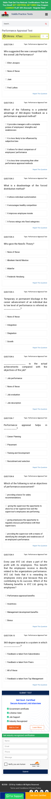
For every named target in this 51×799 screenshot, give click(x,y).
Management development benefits (22, 612)
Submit (25, 771)
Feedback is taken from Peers (20, 662)
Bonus (10, 620)
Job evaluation (13, 394)
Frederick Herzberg (15, 277)
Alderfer (10, 268)
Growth (10, 341)
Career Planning (14, 436)
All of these (12, 670)
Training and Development (18, 453)
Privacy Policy (35, 788)
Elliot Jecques (13, 63)
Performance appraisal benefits (21, 596)
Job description (14, 403)
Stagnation (11, 333)
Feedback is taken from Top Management (25, 679)
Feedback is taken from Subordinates (23, 654)
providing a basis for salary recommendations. (18, 496)
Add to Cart (14, 727)
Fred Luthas (12, 87)
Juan (9, 79)
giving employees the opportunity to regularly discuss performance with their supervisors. (22, 523)
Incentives (11, 604)
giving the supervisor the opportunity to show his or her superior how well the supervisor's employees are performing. (23, 509)
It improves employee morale (20, 213)
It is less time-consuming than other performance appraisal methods (21, 162)
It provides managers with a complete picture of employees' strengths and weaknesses (22, 127)
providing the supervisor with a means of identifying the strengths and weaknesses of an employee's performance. (24, 537)
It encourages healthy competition (22, 205)
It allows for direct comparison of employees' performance (20, 151)
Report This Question (40, 94)
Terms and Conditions (19, 788)
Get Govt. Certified (38, 795)
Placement (12, 445)
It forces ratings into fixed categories (23, 221)
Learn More (37, 727)
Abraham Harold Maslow (17, 260)
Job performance (14, 378)
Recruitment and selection (18, 461)
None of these (13, 71)
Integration (12, 325)
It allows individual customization (21, 197)
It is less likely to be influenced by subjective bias (21, 139)
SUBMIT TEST (25, 693)
